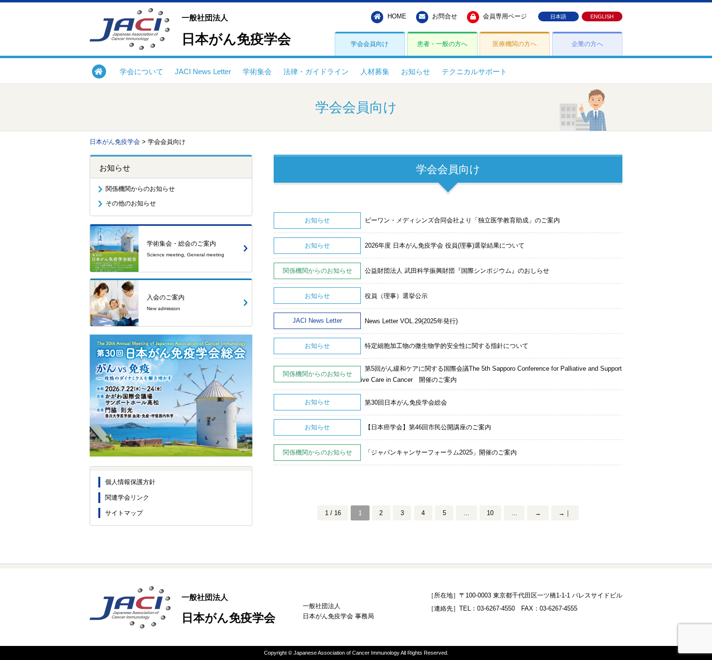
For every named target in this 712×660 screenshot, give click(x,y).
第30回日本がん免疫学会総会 (404, 402)
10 (490, 513)
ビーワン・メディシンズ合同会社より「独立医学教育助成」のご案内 (460, 220)
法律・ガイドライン (316, 71)
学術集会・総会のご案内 (185, 248)
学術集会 (257, 71)
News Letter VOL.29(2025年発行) (409, 321)
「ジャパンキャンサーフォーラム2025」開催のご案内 (439, 452)
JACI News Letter (203, 71)
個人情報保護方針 (130, 482)
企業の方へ (587, 43)
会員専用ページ (504, 16)
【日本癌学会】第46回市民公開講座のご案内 (426, 427)
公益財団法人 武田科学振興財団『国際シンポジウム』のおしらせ (455, 270)
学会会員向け (369, 43)
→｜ (564, 513)
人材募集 (374, 71)
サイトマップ (124, 513)
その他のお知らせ (131, 203)
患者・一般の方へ (442, 43)
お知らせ (415, 71)
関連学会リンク (127, 497)
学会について (141, 71)
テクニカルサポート (474, 71)
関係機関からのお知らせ (140, 188)
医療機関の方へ (515, 43)
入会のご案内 (166, 302)
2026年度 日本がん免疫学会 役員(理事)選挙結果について (443, 245)
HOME (396, 16)
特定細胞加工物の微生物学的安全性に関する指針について (444, 345)
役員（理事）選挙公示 (394, 295)
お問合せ (443, 16)
